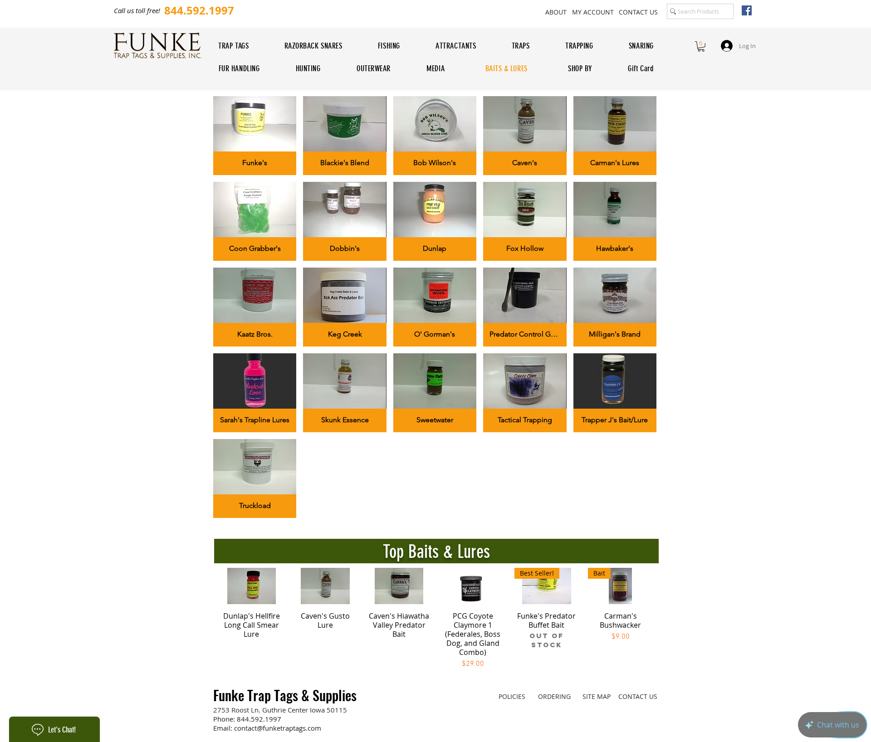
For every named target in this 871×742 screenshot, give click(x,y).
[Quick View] (251, 586)
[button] (701, 46)
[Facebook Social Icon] (747, 10)
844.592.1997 (259, 718)
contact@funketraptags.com (277, 727)
